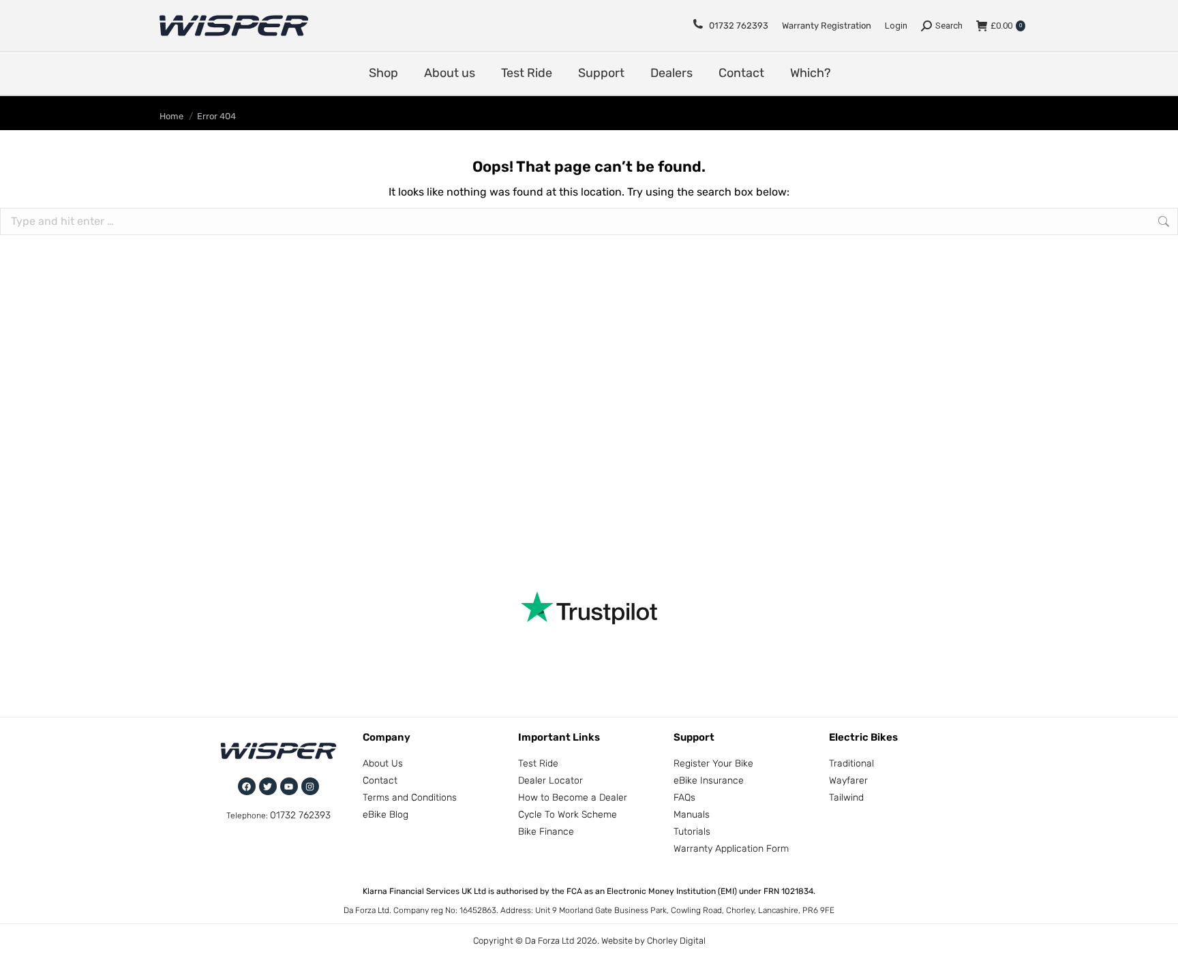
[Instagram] (310, 786)
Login (896, 25)
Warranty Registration (826, 25)
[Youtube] (289, 786)
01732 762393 (738, 25)
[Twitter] (268, 786)
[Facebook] (247, 786)
